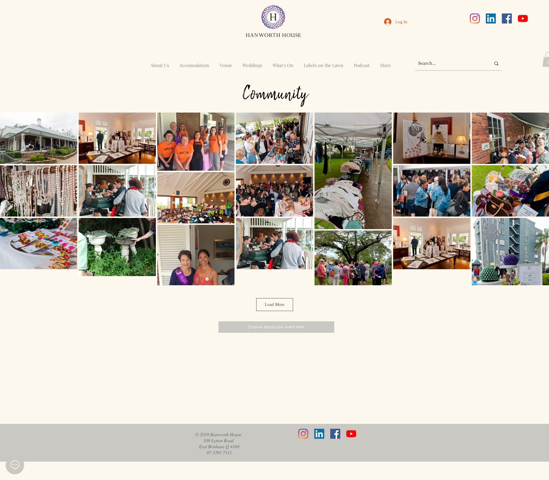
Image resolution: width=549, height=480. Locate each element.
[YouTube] (523, 18)
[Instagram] (475, 18)
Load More (275, 304)
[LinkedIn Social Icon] (491, 18)
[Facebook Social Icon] (507, 18)
